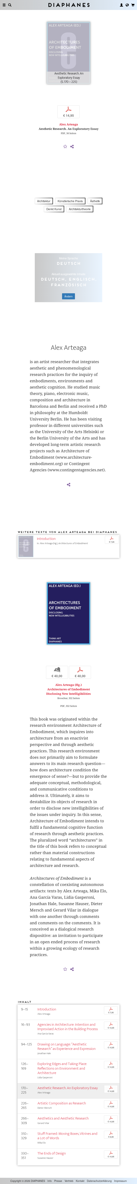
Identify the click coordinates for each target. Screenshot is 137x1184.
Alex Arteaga (68, 124)
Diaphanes (68, 5)
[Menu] (4, 5)
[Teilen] (72, 147)
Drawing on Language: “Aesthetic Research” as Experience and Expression (66, 1046)
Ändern (68, 296)
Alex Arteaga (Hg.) (68, 685)
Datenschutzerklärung (99, 1181)
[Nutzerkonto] (121, 5)
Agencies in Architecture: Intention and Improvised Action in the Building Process (67, 1026)
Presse (58, 1181)
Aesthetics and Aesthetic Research (63, 1118)
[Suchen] (9, 5)
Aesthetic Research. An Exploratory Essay (67, 1088)
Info (49, 1181)
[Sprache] (127, 5)
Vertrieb (69, 1181)
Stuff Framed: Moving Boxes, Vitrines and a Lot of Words (67, 1136)
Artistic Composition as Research (61, 1103)
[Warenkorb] (133, 5)
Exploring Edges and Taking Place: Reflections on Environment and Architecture (62, 1068)
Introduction (46, 539)
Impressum (120, 1181)
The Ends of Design (51, 1153)
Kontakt (80, 1181)
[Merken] (65, 147)
